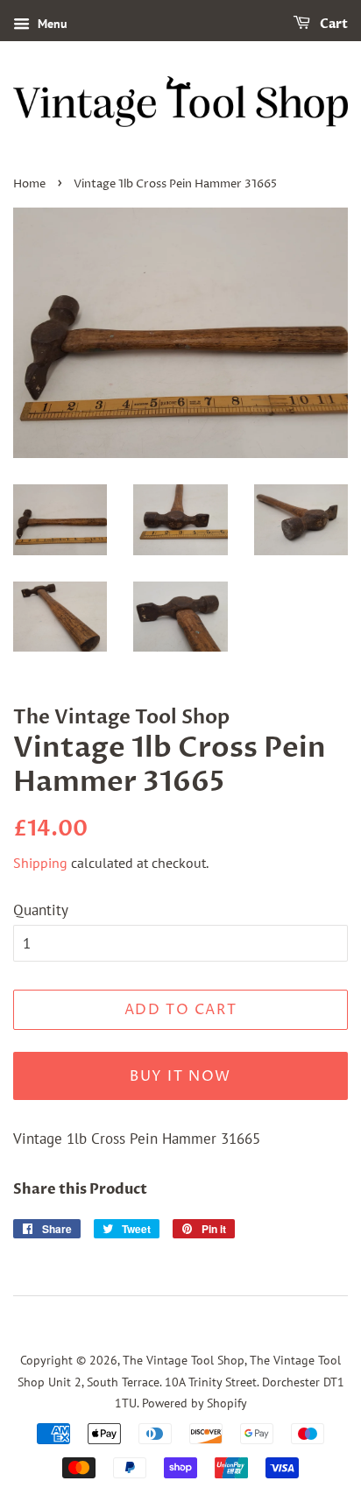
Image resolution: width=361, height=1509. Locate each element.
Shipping (40, 862)
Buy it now (180, 1076)
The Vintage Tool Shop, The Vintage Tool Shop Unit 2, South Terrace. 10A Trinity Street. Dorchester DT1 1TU (181, 1381)
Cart (332, 24)
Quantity (40, 910)
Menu (50, 24)
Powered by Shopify (194, 1402)
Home (29, 184)
